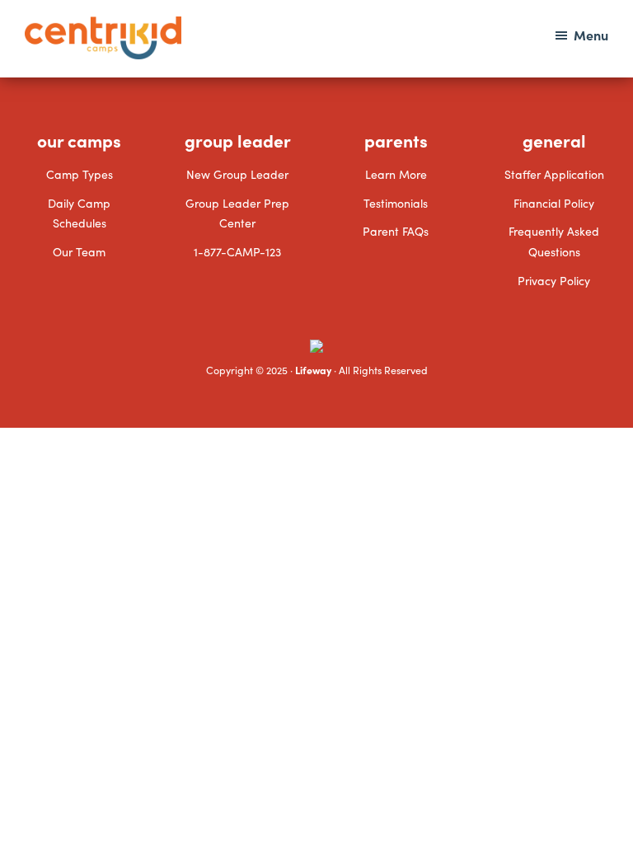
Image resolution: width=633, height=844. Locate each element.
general (554, 140)
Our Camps (79, 140)
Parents (396, 140)
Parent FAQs (396, 231)
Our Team (79, 251)
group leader (238, 140)
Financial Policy (553, 203)
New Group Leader (237, 174)
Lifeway (313, 370)
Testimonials (395, 203)
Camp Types (79, 174)
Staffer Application (554, 174)
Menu (591, 34)
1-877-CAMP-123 (237, 251)
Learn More (396, 174)
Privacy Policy (554, 280)
